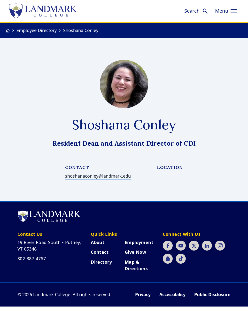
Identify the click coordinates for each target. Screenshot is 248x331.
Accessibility (172, 294)
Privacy (143, 294)
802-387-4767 (31, 258)
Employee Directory (36, 30)
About (97, 242)
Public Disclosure (212, 294)
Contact (99, 252)
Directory (101, 262)
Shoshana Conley (80, 30)
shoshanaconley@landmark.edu (98, 176)
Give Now (135, 252)
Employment (139, 242)
